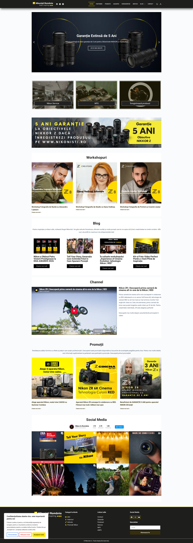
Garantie (116, 4)
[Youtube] (139, 517)
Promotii (108, 4)
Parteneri (99, 4)
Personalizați (12, 534)
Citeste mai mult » (36, 212)
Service (135, 4)
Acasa (91, 4)
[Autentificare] (160, 4)
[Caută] (157, 4)
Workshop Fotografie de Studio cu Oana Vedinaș (95, 207)
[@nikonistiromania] (72, 427)
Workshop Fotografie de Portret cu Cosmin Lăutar (140, 207)
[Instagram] (60, 4)
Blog (141, 4)
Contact (150, 4)
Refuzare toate (25, 534)
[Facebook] (57, 4)
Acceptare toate (39, 534)
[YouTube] (63, 4)
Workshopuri (126, 4)
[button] (34, 42)
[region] (26, 526)
